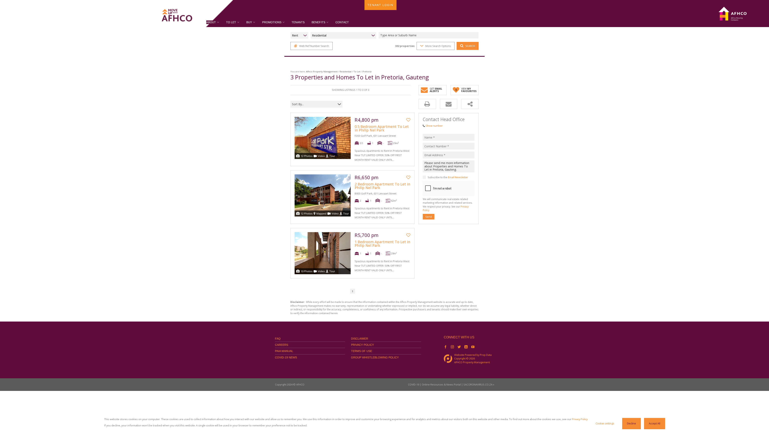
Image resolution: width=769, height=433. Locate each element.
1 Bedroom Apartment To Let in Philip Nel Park (382, 243)
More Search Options (438, 46)
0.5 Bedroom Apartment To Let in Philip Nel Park (382, 128)
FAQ (278, 338)
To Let (356, 71)
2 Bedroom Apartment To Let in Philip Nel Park (382, 185)
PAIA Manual (284, 351)
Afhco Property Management (322, 71)
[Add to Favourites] (408, 120)
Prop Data (486, 355)
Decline (631, 423)
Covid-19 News (286, 357)
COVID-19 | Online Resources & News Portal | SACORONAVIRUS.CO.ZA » (451, 384)
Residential (345, 71)
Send (428, 217)
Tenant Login (380, 5)
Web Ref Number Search (314, 46)
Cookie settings (605, 423)
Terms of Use (361, 351)
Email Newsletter (458, 177)
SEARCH (470, 46)
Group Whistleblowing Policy (375, 357)
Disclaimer (359, 338)
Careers (281, 344)
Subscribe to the (448, 177)
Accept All (654, 423)
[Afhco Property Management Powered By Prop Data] (449, 358)
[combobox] (429, 35)
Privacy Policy (362, 344)
